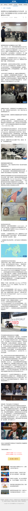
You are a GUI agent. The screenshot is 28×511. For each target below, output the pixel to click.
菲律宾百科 (23, 501)
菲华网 (13, 503)
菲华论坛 (5, 4)
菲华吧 (19, 501)
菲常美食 (20, 4)
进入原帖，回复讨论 (14, 458)
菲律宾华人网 (17, 499)
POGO (10, 449)
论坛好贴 (15, 4)
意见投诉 (6, 499)
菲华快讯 (10, 4)
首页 (1, 4)
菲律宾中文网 (14, 501)
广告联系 (2, 499)
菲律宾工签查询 (7, 501)
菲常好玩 (25, 4)
